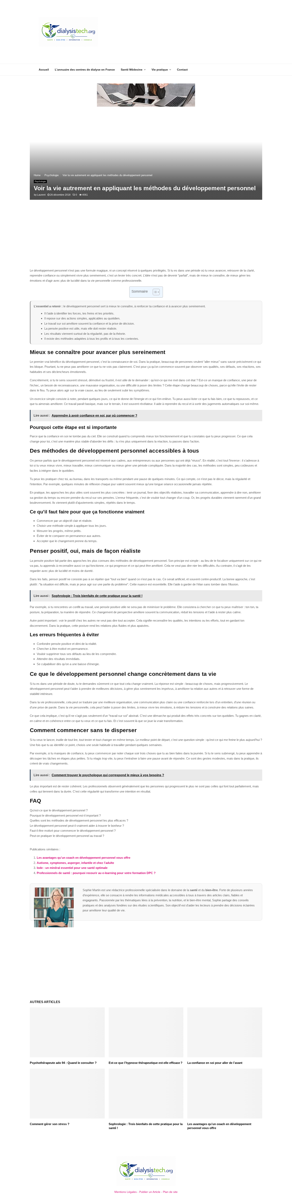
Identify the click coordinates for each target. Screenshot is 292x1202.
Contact (182, 69)
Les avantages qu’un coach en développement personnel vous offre (83, 857)
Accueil (44, 69)
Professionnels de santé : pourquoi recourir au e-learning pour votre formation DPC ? (96, 873)
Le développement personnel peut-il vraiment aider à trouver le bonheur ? (77, 825)
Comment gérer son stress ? (49, 1124)
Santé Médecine (131, 69)
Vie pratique (160, 69)
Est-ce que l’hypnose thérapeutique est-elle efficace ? (145, 1062)
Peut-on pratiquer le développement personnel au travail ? (67, 835)
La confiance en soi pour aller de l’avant (214, 1062)
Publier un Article (149, 1191)
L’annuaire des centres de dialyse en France (85, 69)
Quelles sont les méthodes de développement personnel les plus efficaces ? (79, 820)
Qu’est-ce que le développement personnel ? (59, 810)
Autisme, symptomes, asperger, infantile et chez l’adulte (75, 862)
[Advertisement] (181, 32)
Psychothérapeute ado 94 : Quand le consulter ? (63, 1062)
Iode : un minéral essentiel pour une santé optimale (72, 867)
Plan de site (170, 1191)
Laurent (41, 194)
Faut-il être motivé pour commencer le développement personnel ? (73, 830)
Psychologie (40, 181)
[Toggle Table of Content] (154, 292)
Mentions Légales (125, 1191)
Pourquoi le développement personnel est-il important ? (65, 815)
